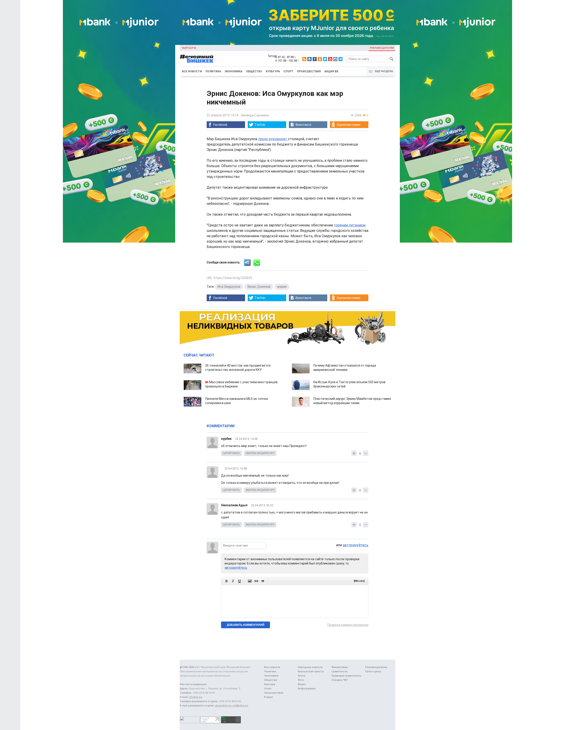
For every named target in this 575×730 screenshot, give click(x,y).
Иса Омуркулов (229, 286)
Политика (213, 71)
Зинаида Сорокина (255, 115)
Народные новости (310, 667)
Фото (301, 680)
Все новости (192, 71)
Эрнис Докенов (258, 286)
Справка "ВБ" (340, 680)
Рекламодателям (382, 47)
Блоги (301, 675)
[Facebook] (315, 59)
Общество (254, 71)
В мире (268, 697)
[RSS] (304, 59)
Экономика (233, 71)
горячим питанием (349, 225)
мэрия (282, 286)
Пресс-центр (373, 671)
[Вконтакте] (309, 59)
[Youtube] (330, 59)
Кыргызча (189, 47)
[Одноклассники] (320, 59)
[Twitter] (325, 59)
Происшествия (309, 71)
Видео (302, 684)
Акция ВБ (331, 71)
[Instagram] (335, 59)
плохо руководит (273, 139)
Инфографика (307, 688)
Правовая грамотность (346, 675)
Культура (273, 71)
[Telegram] (340, 59)
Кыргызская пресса (311, 671)
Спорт (288, 71)
